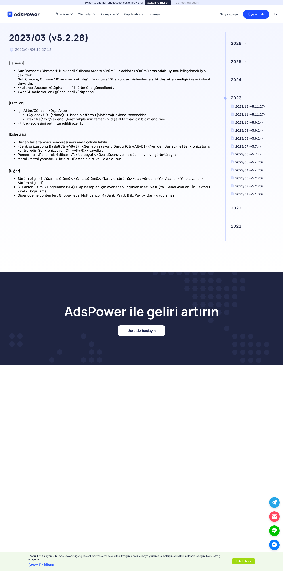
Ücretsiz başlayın (141, 330)
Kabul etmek (243, 561)
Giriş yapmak (229, 14)
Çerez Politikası (41, 565)
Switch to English (157, 2)
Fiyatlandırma (133, 8)
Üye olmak (256, 14)
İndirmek (154, 8)
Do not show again (187, 2)
